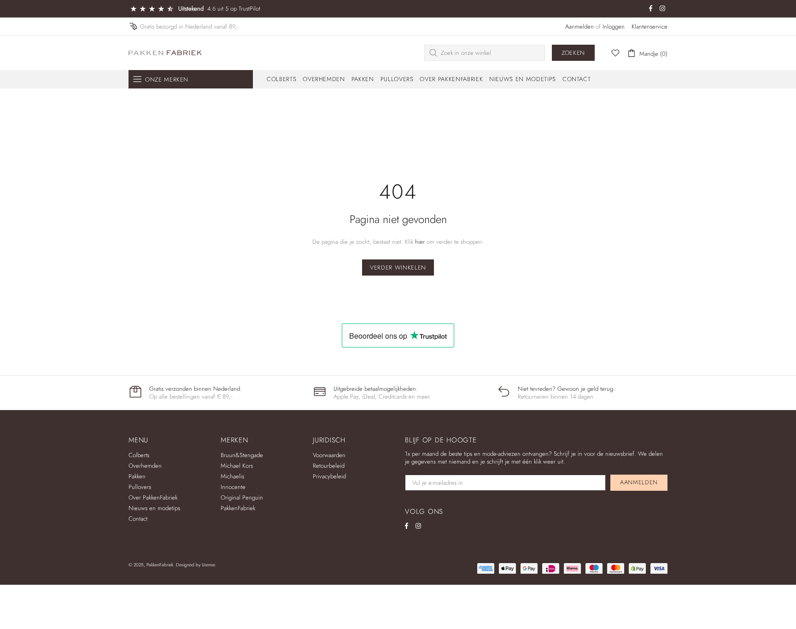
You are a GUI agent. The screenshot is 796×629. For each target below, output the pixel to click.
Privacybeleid (329, 476)
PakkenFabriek (165, 52)
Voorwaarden (329, 455)
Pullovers (140, 487)
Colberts (139, 455)
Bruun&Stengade (242, 455)
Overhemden (145, 466)
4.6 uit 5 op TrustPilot (233, 8)
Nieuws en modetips (154, 508)
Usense (208, 564)
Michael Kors (237, 466)
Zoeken (573, 52)
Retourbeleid (329, 466)
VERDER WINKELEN (398, 267)
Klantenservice (649, 26)
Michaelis (232, 476)
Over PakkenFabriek (153, 497)
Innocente (233, 487)
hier (420, 242)
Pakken (137, 476)
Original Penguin (242, 497)
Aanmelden (579, 26)
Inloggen (614, 26)
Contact (138, 519)
